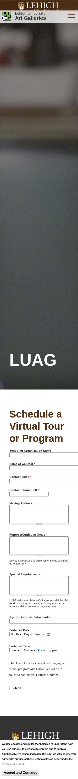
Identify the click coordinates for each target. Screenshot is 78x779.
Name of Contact (22, 463)
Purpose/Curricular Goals (27, 534)
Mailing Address (20, 503)
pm (54, 650)
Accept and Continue (20, 772)
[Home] (39, 6)
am (43, 650)
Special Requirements (24, 574)
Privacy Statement (13, 764)
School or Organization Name (30, 450)
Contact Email (20, 476)
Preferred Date (19, 630)
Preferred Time (19, 646)
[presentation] (48, 634)
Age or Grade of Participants (29, 617)
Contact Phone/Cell (24, 490)
